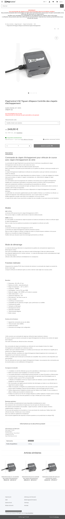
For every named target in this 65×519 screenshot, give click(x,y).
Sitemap (26, 502)
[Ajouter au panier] (6, 34)
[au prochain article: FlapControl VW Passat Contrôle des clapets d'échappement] (58, 28)
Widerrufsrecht (9, 505)
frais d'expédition (29, 513)
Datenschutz (8, 502)
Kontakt (26, 505)
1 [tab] (28, 93)
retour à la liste (9, 24)
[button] (49, 1)
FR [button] (44, 2)
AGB (6, 500)
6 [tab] (36, 93)
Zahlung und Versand (30, 497)
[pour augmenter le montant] (29, 145)
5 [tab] (34, 93)
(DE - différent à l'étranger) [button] (27, 139)
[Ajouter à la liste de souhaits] (56, 38)
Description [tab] (9, 153)
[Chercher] (62, 6)
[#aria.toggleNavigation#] (2, 1)
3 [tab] (31, 93)
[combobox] (32, 123)
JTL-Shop (57, 517)
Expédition (19, 133)
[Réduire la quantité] (7, 145)
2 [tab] (30, 93)
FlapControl (30, 440)
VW (12, 109)
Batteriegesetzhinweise (30, 500)
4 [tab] (33, 93)
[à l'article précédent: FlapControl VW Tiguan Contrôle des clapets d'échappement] (55, 28)
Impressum (8, 497)
